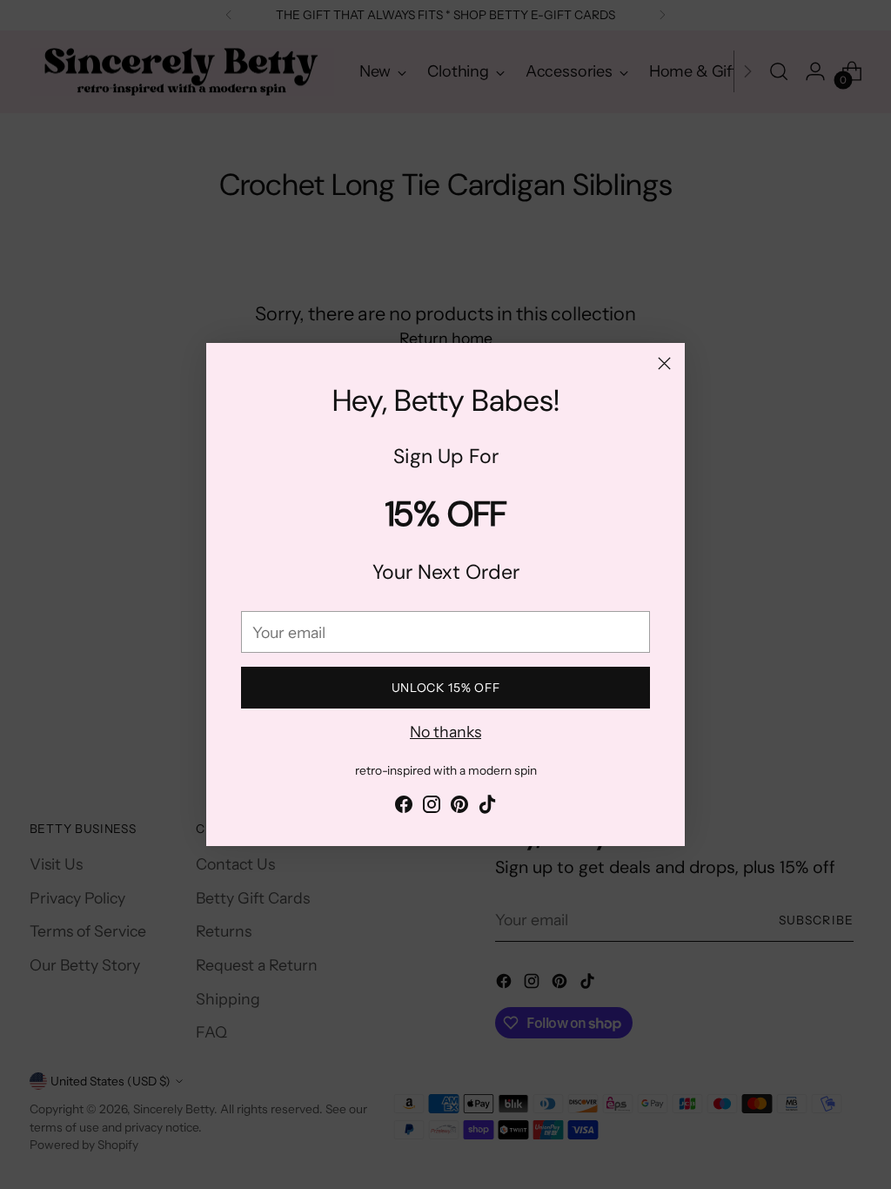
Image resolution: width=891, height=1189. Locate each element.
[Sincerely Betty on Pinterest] (459, 808)
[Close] (664, 363)
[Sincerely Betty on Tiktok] (487, 808)
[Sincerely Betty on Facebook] (403, 808)
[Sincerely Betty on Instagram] (431, 808)
